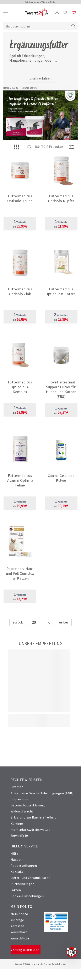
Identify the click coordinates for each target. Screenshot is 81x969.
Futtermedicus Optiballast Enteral (61, 291)
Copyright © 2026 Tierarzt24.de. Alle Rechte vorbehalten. (40, 964)
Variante (20, 222)
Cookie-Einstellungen (27, 896)
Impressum (19, 799)
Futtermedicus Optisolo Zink (20, 291)
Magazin (17, 859)
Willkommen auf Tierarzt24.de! (40, 2)
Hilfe (14, 853)
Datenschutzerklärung (28, 805)
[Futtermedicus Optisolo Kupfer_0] (61, 169)
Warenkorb (19, 932)
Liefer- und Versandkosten (30, 878)
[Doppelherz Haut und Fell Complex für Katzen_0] (20, 542)
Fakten (16, 890)
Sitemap (17, 787)
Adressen (17, 926)
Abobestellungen (24, 865)
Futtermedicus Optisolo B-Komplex (20, 387)
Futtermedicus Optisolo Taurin (20, 198)
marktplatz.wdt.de (25, 829)
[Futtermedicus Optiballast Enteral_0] (61, 262)
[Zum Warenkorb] (74, 12)
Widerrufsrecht (22, 811)
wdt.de (45, 829)
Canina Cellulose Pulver (61, 478)
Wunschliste (20, 938)
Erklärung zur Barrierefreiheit (33, 817)
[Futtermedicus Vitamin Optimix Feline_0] (20, 449)
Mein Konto (19, 914)
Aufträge (17, 920)
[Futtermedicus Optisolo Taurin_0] (20, 169)
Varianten (61, 315)
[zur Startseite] (36, 12)
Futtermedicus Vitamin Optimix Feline (20, 480)
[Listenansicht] (6, 147)
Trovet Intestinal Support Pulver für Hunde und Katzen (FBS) (61, 389)
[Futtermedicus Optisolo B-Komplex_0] (20, 355)
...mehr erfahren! (40, 78)
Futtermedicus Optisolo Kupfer (61, 198)
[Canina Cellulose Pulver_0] (61, 449)
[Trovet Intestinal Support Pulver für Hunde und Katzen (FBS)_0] (61, 355)
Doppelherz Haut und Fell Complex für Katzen (20, 573)
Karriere (17, 823)
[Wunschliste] (65, 12)
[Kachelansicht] (17, 147)
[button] (20, 199)
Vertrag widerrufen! (25, 950)
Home (6, 87)
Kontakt (17, 871)
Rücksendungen (22, 884)
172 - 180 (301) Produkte (44, 146)
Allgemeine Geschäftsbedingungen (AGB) (42, 793)
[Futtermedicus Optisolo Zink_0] (20, 262)
